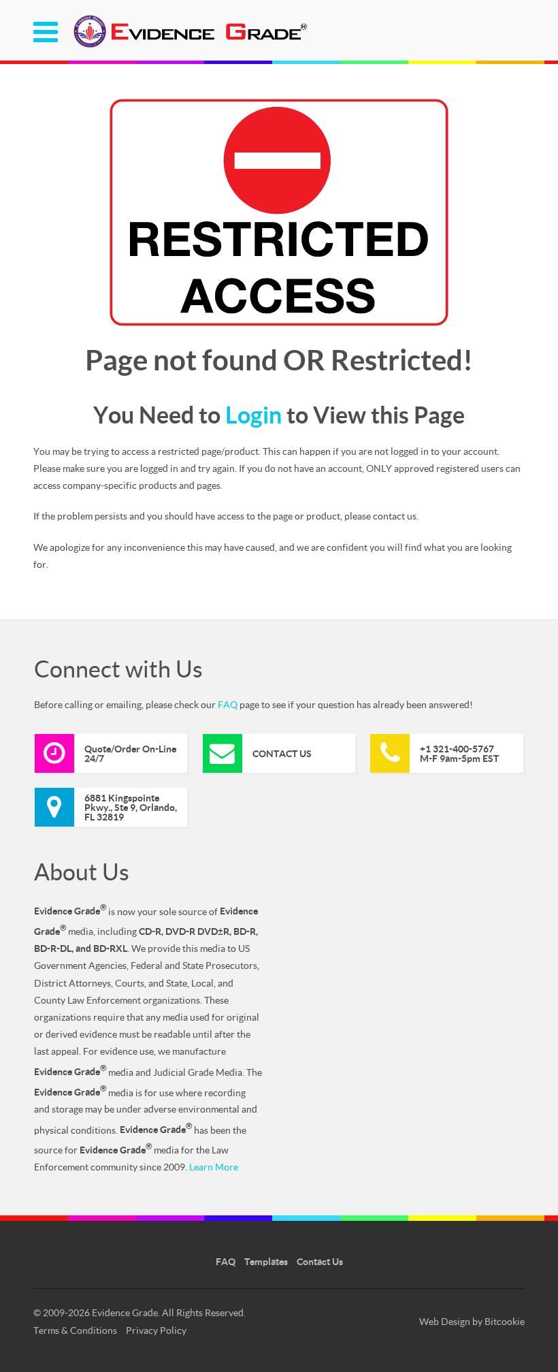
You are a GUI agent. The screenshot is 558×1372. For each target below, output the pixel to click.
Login (253, 414)
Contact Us (320, 1261)
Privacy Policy (156, 1330)
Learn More (213, 1166)
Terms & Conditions (75, 1330)
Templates (266, 1261)
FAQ (227, 704)
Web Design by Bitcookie (472, 1321)
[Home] (190, 45)
